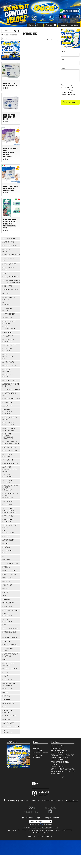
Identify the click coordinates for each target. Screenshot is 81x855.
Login (39, 25)
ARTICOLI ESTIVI (8, 540)
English (38, 817)
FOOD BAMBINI (8, 703)
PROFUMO (6, 547)
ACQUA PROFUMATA (7, 620)
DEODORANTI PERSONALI (7, 455)
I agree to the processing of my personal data (68, 90)
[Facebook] (33, 784)
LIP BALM (6, 560)
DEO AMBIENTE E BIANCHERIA (9, 340)
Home (31, 25)
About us (63, 25)
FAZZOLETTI (7, 286)
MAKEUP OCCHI (8, 571)
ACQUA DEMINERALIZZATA (9, 637)
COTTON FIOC (7, 501)
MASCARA (6, 567)
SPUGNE (5, 273)
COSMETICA (7, 402)
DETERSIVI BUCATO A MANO (9, 418)
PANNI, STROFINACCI (10, 277)
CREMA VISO (7, 585)
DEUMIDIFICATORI (9, 716)
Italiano (56, 817)
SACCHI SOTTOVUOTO (7, 731)
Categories (37, 748)
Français (47, 817)
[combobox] (52, 39)
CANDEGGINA (7, 336)
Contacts (74, 25)
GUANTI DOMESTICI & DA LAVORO (9, 429)
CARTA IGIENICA (8, 314)
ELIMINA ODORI (8, 603)
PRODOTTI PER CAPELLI (8, 269)
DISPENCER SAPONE (10, 610)
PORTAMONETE (8, 516)
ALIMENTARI (7, 406)
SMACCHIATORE (8, 238)
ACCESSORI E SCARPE (7, 649)
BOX (4, 625)
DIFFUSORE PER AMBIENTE (8, 664)
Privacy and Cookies (40, 753)
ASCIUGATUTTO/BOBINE (11, 389)
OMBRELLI (6, 692)
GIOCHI (5, 543)
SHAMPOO (6, 599)
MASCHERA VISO (9, 632)
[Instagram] (36, 784)
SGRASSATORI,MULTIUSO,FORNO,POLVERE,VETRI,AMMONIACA (11, 255)
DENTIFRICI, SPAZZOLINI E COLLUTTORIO (7, 436)
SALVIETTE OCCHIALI (10, 727)
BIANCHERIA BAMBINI (7, 711)
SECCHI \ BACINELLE (10, 246)
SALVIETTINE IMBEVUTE (7, 350)
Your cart (50, 25)
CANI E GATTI (7, 460)
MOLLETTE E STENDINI (7, 304)
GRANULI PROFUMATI (7, 615)
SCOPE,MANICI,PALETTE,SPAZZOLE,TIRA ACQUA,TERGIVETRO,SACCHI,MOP (11, 281)
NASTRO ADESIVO (9, 669)
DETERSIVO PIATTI (9, 264)
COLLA (5, 672)
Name (63, 51)
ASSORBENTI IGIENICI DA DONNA (10, 385)
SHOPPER (6, 699)
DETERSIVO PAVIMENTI (6, 370)
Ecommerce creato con (40, 836)
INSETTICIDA (7, 505)
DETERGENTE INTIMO (10, 380)
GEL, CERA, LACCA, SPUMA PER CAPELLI (10, 442)
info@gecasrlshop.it (40, 832)
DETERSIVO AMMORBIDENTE (8, 328)
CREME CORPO (8, 723)
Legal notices (38, 755)
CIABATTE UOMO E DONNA (9, 526)
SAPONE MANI (8, 242)
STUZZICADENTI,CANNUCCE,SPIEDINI (11, 399)
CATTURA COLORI (9, 345)
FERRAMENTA (7, 689)
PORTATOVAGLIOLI (9, 645)
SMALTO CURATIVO (10, 628)
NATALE (5, 589)
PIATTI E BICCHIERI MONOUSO (9, 322)
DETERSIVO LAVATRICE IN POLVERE (7, 356)
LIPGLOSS (6, 719)
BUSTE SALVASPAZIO (8, 532)
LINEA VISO (6, 581)
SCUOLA (5, 707)
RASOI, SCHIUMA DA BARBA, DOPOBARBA (10, 495)
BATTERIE (6, 536)
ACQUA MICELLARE (10, 563)
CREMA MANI (7, 606)
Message (64, 68)
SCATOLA (6, 641)
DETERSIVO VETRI (9, 366)
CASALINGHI (7, 332)
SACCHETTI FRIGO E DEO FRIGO (10, 655)
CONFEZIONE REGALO (7, 552)
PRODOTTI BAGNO (9, 451)
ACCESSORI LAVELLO (7, 309)
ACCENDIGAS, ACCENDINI (7, 481)
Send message (70, 102)
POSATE (5, 592)
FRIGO (4, 660)
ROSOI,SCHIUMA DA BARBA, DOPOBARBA (10, 488)
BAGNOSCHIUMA (9, 447)
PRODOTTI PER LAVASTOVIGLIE (8, 424)
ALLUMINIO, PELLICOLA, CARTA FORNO (9, 469)
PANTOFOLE (7, 679)
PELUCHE (6, 696)
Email (63, 60)
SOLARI (5, 676)
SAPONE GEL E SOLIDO (8, 259)
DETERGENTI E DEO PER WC (9, 376)
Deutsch (29, 817)
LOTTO (4, 556)
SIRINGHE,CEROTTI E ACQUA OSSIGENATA (10, 291)
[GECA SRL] (40, 13)
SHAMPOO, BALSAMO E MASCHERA (7, 411)
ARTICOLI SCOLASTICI (7, 476)
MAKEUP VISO (7, 578)
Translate (48, 824)
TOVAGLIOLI (7, 317)
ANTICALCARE (8, 362)
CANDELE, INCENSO (10, 463)
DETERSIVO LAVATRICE (6, 250)
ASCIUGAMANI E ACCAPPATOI (8, 684)
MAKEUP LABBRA (9, 574)
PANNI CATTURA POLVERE (8, 298)
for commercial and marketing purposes (68, 92)
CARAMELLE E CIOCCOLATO (8, 520)
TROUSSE (6, 596)
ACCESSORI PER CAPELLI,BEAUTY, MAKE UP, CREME (9, 510)
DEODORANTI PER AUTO (9, 394)
